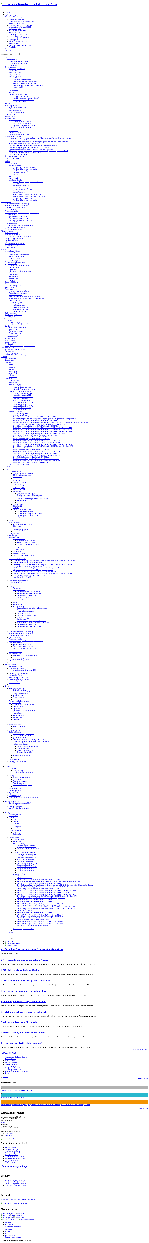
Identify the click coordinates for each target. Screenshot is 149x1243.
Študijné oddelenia (15, 165)
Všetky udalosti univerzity (139, 1049)
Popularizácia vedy (11, 344)
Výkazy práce (13, 40)
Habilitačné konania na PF (21, 400)
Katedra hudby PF (19, 193)
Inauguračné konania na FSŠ (22, 404)
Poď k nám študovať (11, 233)
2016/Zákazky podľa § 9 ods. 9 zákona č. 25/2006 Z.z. (30, 462)
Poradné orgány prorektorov (18, 94)
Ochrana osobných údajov (15, 1166)
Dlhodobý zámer (10, 114)
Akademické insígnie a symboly (19, 61)
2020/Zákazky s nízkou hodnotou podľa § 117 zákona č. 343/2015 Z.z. (36, 426)
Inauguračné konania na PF (22, 409)
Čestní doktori (13, 65)
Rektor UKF (13, 70)
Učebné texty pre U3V (20, 306)
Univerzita (4, 58)
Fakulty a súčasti (6, 202)
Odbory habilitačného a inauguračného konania (20, 346)
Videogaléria (13, 371)
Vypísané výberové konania (22, 122)
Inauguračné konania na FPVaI (23, 402)
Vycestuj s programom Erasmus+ (15, 1184)
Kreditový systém (14, 258)
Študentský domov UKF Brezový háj (21, 220)
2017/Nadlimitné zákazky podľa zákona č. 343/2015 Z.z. (31, 439)
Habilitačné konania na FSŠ (22, 395)
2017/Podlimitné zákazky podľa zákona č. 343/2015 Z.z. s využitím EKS (36, 440)
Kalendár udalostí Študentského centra (21, 225)
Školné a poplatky (14, 260)
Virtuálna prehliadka (15, 180)
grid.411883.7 (10, 1133)
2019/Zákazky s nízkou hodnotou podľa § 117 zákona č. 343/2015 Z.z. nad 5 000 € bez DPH (43, 429)
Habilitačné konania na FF (21, 399)
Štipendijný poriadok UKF (13, 1070)
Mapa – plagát (13, 178)
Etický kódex (13, 109)
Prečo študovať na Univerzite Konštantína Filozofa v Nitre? (32, 949)
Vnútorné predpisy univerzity (18, 107)
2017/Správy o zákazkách (21, 448)
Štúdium (3, 249)
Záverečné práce (14, 276)
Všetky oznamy (143, 1078)
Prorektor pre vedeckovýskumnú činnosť (26, 81)
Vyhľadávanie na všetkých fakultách (20, 236)
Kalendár (12, 368)
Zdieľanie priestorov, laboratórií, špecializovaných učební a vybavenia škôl (33, 145)
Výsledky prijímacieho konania (15, 242)
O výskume (8, 320)
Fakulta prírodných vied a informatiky (25, 167)
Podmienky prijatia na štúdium (14, 238)
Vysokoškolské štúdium (12, 251)
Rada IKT (12, 92)
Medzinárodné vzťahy (8, 347)
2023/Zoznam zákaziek (20, 415)
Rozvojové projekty (15, 333)
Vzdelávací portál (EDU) (17, 23)
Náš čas (11, 375)
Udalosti (11, 364)
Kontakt (7, 49)
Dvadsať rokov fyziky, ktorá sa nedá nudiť (23, 1032)
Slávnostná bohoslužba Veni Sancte (12, 1097)
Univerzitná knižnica (19, 187)
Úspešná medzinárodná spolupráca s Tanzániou (25, 980)
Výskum (3, 318)
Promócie (12, 280)
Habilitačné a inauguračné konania (20, 127)
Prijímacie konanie (7, 231)
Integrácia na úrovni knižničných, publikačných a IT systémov (29, 147)
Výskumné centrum (11, 337)
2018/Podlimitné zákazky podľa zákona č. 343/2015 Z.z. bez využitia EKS (37, 435)
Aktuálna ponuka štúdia (12, 234)
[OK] (12, 938)
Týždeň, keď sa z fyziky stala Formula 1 (21, 1043)
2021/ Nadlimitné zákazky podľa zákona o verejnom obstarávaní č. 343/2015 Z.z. (39, 424)
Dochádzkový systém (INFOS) (19, 38)
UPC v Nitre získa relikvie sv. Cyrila (20, 970)
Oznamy (11, 366)
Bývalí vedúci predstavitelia (18, 63)
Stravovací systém (14, 32)
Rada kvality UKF (15, 74)
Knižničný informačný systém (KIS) (20, 25)
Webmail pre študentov (16, 20)
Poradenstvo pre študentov (13, 315)
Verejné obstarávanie (15, 132)
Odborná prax (13, 275)
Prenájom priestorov (11, 358)
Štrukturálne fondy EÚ (16, 331)
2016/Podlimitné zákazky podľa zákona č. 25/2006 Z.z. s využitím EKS (36, 459)
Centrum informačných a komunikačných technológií (22, 213)
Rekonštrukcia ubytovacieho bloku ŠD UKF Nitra (25, 152)
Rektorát (7, 103)
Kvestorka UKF (18, 87)
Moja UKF (8, 51)
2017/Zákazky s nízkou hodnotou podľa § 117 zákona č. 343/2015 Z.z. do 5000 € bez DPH (42, 444)
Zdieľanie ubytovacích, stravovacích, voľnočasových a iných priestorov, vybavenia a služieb (38, 151)
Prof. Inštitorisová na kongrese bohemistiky (23, 991)
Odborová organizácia (12, 158)
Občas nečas (13, 377)
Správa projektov (14, 43)
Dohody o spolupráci (11, 353)
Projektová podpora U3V (21, 307)
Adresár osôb (13, 163)
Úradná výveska (10, 118)
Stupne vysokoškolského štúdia (19, 255)
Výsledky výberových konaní (22, 123)
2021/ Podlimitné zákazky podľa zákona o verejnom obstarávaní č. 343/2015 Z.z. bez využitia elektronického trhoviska (51, 422)
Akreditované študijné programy (15, 262)
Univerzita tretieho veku (16, 302)
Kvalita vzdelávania (11, 284)
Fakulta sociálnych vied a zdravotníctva (25, 169)
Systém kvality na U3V (20, 309)
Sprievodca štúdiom (15, 253)
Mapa (11, 176)
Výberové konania (15, 120)
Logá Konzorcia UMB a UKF (18, 154)
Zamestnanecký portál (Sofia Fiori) (20, 45)
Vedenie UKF (13, 78)
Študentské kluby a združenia (14, 156)
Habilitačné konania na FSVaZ (23, 397)
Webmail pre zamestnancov (17, 18)
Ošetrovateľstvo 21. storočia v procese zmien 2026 (17, 1090)
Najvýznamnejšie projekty (17, 327)
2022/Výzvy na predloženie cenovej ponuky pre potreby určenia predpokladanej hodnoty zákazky (44, 419)
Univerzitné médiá (11, 373)
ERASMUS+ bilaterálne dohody (15, 355)
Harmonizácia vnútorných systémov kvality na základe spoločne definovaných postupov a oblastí (40, 138)
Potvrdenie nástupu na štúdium (15, 244)
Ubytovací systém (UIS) (16, 36)
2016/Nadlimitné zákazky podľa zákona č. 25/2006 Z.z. (31, 457)
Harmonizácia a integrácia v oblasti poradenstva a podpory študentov (31, 149)
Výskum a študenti (11, 342)
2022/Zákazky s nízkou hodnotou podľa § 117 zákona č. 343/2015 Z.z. (36, 417)
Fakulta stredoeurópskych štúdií (23, 171)
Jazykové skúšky (14, 300)
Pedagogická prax (14, 273)
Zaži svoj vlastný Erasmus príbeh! (16, 1185)
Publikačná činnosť (11, 338)
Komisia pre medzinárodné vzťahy (24, 100)
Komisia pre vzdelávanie (21, 96)
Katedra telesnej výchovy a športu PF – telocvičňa (29, 196)
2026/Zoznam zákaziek (20, 413)
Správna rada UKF (15, 76)
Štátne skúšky (13, 278)
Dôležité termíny (10, 247)
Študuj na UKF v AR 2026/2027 (15, 1180)
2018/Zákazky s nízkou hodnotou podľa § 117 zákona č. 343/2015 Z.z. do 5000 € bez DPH (42, 431)
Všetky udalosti (143, 1108)
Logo (6, 160)
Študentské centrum (11, 224)
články (9, 1053)
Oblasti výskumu (14, 322)
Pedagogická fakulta (19, 174)
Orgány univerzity (11, 67)
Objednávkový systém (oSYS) (18, 34)
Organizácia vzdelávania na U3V (23, 304)
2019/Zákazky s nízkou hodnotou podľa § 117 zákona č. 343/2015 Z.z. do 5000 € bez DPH (42, 428)
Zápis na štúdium (14, 267)
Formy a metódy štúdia (16, 256)
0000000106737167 (11, 1135)
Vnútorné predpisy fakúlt (17, 112)
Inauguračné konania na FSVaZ (23, 406)
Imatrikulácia (13, 269)
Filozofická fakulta (19, 173)
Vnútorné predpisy (11, 105)
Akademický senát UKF (17, 69)
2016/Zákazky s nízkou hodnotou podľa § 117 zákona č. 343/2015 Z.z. (36, 453)
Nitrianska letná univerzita (17, 311)
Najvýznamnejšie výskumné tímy (19, 324)
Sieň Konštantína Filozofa (21, 185)
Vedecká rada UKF (15, 72)
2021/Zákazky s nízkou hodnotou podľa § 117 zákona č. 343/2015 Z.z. (36, 420)
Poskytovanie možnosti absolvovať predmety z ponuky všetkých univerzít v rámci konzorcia (38, 142)
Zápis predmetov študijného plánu (20, 271)
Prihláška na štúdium (11, 240)
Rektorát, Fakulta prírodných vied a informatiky (28, 182)
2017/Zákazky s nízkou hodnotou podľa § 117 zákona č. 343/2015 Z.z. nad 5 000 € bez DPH (43, 446)
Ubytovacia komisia (19, 101)
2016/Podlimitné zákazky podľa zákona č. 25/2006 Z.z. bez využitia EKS (36, 460)
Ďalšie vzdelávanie (11, 289)
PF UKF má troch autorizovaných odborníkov (25, 1012)
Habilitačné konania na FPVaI (22, 393)
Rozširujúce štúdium (15, 295)
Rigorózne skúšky (10, 287)
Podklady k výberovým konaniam (24, 125)
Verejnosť (4, 357)
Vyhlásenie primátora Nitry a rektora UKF (23, 1001)
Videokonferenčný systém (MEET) (20, 27)
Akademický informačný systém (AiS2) (21, 21)
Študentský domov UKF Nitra (18, 216)
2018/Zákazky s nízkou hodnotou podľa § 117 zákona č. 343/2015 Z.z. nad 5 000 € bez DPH (43, 433)
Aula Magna (17, 183)
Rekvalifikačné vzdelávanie (18, 293)
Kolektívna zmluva (15, 111)
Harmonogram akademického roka (20, 265)
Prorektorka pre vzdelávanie (22, 80)
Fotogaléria (12, 369)
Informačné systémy (11, 16)
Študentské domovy (11, 214)
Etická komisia (13, 91)
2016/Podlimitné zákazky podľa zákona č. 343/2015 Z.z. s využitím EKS (36, 451)
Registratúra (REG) (15, 29)
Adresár (7, 14)
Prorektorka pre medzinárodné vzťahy (25, 83)
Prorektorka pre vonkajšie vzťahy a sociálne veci (28, 85)
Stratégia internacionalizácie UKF (15, 349)
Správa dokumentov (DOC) (18, 41)
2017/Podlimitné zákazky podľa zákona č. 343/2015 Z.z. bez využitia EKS (37, 442)
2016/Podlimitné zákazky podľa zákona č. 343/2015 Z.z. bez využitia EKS (37, 455)
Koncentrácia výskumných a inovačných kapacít (24, 143)
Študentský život (10, 317)
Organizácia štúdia (11, 264)
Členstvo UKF (9, 351)
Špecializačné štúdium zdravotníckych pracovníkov (25, 296)
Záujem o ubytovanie (11, 245)
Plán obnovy (13, 329)
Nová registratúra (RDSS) (17, 30)
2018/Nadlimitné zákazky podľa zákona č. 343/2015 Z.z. (31, 437)
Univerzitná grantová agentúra (18, 335)
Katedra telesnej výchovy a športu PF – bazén (27, 194)
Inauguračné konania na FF (22, 408)
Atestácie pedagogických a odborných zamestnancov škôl (27, 298)
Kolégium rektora (14, 89)
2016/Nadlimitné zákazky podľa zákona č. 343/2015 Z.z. (31, 450)
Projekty (7, 326)
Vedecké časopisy (10, 340)
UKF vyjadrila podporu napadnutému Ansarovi (25, 959)
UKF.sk (7, 12)
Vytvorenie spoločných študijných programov (23, 140)
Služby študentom (10, 313)
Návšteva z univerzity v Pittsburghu (19, 1022)
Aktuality (8, 362)
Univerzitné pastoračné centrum (23, 189)
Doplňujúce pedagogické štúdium (19, 291)
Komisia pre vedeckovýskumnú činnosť (26, 98)
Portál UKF (12, 47)
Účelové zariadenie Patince (13, 229)
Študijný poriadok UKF (12, 1068)
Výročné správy (10, 116)
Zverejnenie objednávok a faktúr (19, 134)
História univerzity (11, 60)
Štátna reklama (9, 360)
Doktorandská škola (11, 282)
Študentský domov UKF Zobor (19, 218)
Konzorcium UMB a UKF (13, 136)
